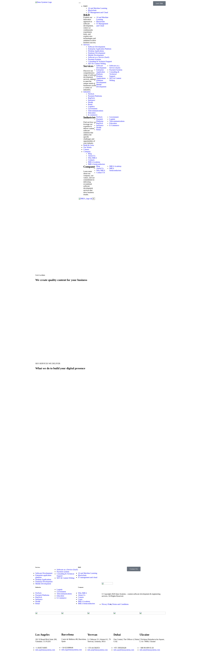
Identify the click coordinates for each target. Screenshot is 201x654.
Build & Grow (88, 145)
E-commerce (92, 115)
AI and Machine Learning (97, 8)
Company (87, 152)
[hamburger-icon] (80, 2)
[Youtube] (112, 183)
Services (86, 45)
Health (90, 102)
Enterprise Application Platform (99, 49)
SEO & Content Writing (97, 64)
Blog (90, 154)
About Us (91, 156)
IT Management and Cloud (98, 12)
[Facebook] (118, 177)
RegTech (91, 98)
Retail (90, 104)
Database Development (96, 53)
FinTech (91, 94)
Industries (86, 92)
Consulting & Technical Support (100, 61)
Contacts (91, 160)
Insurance (91, 100)
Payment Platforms (95, 96)
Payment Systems (94, 59)
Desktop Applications (96, 51)
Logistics (91, 106)
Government (92, 109)
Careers (86, 149)
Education (91, 113)
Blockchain (92, 10)
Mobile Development (96, 55)
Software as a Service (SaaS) (98, 57)
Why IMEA (92, 158)
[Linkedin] (112, 177)
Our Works (87, 147)
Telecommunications (95, 111)
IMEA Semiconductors (96, 164)
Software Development (96, 47)
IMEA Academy (94, 162)
